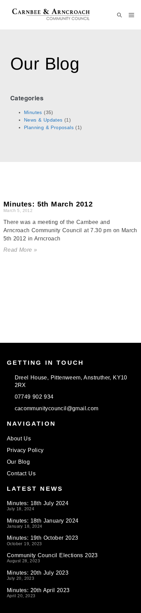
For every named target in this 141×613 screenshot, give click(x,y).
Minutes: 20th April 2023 (38, 590)
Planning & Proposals (49, 127)
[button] (119, 14)
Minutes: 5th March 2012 (48, 204)
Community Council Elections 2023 (52, 555)
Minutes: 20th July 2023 (37, 573)
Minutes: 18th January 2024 (42, 521)
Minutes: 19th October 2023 (42, 538)
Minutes (33, 112)
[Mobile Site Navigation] (131, 15)
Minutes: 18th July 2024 (37, 503)
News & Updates (43, 120)
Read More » (20, 250)
